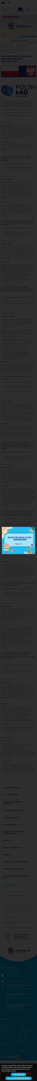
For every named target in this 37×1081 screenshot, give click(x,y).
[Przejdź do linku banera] (18, 540)
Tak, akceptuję (18, 1074)
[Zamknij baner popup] (32, 529)
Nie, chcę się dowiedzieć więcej (18, 1078)
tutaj (29, 1067)
